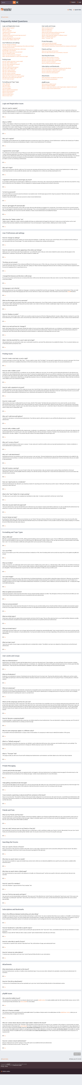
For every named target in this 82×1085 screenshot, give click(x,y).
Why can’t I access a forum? (8, 70)
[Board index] (6, 9)
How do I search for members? (49, 61)
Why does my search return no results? (51, 58)
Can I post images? (6, 88)
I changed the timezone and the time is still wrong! (14, 49)
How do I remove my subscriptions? (50, 72)
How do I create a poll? (7, 65)
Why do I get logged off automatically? (11, 38)
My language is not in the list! (9, 50)
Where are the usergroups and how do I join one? (53, 32)
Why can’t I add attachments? (9, 71)
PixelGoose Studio (17, 1065)
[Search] (14, 2)
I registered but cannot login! (9, 32)
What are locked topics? (8, 94)
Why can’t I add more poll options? (10, 67)
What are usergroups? (47, 30)
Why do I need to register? (8, 27)
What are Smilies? (6, 86)
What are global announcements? (10, 89)
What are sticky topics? (7, 92)
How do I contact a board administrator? (51, 88)
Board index (5, 1059)
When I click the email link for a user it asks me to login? (15, 56)
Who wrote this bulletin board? (49, 84)
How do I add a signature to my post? (11, 64)
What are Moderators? (47, 29)
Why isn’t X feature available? (48, 85)
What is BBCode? (6, 83)
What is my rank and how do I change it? (11, 54)
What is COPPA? (6, 29)
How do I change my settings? (9, 44)
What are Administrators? (48, 27)
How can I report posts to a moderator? (11, 74)
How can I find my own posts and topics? (51, 63)
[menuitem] (79, 2)
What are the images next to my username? (12, 52)
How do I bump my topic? (8, 78)
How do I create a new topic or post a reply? (12, 61)
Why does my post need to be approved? (12, 77)
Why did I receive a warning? (9, 73)
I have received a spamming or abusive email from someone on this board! (59, 46)
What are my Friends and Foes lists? (50, 51)
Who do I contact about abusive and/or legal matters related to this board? (59, 87)
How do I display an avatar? (8, 53)
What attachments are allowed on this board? (52, 77)
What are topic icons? (7, 95)
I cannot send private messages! (49, 43)
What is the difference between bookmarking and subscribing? (56, 68)
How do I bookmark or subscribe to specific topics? (54, 69)
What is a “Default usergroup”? (49, 36)
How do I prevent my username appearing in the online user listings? (18, 46)
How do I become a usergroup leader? (50, 33)
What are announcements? (8, 91)
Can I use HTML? (6, 85)
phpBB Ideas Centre (65, 1012)
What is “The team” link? (47, 38)
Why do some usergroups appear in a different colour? (54, 35)
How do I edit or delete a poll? (9, 68)
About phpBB (23, 1001)
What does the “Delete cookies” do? (10, 39)
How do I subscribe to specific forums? (51, 71)
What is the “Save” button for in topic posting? (13, 76)
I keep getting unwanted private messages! (52, 44)
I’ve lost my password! (7, 36)
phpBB (69, 291)
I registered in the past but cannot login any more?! (14, 35)
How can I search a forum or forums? (50, 57)
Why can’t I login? (6, 33)
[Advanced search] (17, 2)
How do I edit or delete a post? (9, 62)
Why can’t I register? (7, 30)
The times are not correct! (8, 47)
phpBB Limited (41, 1000)
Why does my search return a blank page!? (51, 60)
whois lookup (24, 1026)
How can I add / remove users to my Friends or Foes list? (55, 52)
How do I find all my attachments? (49, 79)
